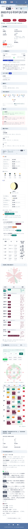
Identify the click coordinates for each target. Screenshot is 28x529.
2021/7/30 (16, 222)
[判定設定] (22, 345)
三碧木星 (15, 357)
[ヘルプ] (21, 8)
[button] (16, 2)
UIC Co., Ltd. (13, 527)
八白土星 (19, 359)
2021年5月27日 (7, 20)
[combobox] (13, 8)
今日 (14, 20)
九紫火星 (5, 361)
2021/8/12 (7, 228)
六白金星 (10, 359)
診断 (21, 353)
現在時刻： (12, 23)
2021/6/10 (12, 212)
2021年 (3, 6)
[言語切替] (11, 2)
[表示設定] (17, 8)
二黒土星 (10, 357)
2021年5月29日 (22, 20)
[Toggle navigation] (25, 2)
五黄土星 (5, 359)
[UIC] (3, 2)
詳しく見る (21, 426)
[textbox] (13, 8)
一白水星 (5, 357)
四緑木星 (19, 357)
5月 (7, 6)
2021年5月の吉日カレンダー (19, 104)
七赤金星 (15, 359)
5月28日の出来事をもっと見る (14, 518)
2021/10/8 (16, 233)
